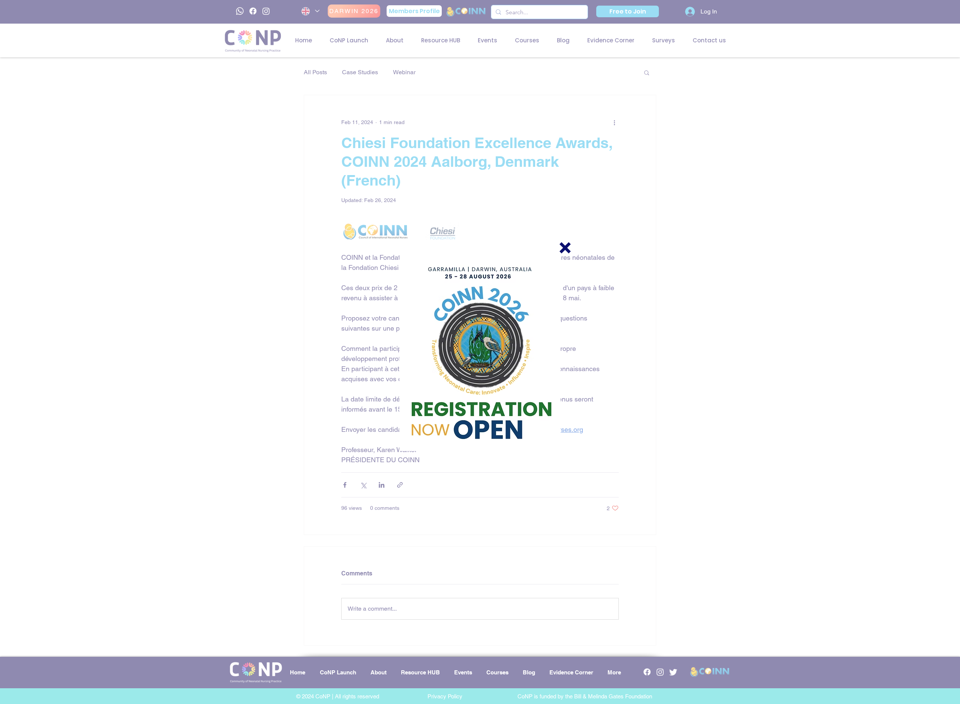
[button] (565, 247)
